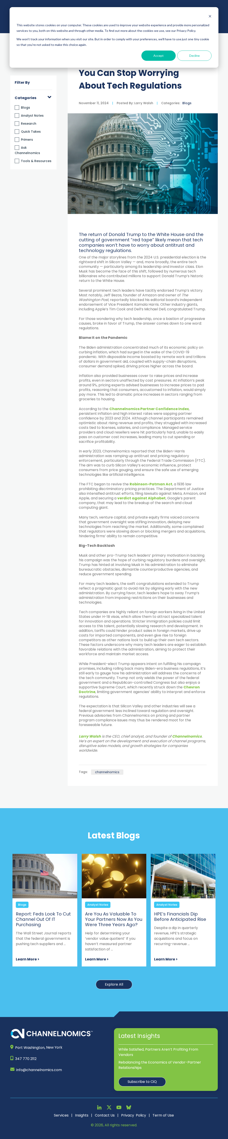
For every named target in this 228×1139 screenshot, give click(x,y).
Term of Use (163, 1115)
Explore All (114, 984)
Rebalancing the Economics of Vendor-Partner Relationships (159, 1065)
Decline (194, 55)
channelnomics (107, 772)
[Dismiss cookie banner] (210, 17)
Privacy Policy (133, 1115)
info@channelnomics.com (39, 1069)
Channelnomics (187, 736)
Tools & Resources (36, 161)
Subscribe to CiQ (142, 1081)
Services (61, 1115)
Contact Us (105, 1115)
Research (28, 123)
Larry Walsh (143, 103)
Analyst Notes (32, 115)
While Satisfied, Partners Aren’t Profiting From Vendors (158, 1052)
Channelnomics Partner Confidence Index (149, 408)
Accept (158, 55)
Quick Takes (31, 131)
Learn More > (27, 959)
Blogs (25, 107)
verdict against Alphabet (141, 498)
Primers (27, 139)
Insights (81, 1115)
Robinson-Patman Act (151, 484)
